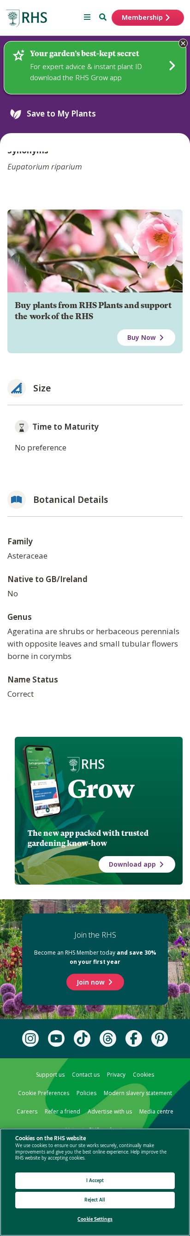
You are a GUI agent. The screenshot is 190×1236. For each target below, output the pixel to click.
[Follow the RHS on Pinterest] (159, 1038)
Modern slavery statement (138, 1093)
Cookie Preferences (43, 1093)
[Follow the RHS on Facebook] (133, 1038)
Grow (100, 789)
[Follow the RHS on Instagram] (30, 1038)
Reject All (94, 1200)
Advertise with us (110, 1111)
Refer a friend (62, 1111)
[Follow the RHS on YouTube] (56, 1038)
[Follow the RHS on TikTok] (82, 1038)
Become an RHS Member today (95, 957)
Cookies (143, 1075)
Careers (27, 1111)
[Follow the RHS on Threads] (108, 1038)
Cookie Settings (95, 1219)
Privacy (116, 1075)
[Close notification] (183, 43)
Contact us (86, 1075)
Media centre (156, 1111)
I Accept (95, 1181)
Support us (50, 1075)
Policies (86, 1093)
